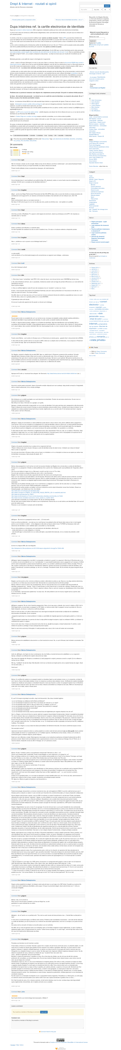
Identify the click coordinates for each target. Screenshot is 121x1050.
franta (99, 321)
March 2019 (94, 276)
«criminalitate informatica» (101, 309)
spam (106, 337)
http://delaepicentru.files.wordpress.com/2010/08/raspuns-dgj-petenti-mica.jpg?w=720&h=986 (37, 548)
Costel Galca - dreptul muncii (97, 122)
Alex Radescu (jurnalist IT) (96, 154)
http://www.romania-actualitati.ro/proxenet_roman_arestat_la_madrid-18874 (32, 498)
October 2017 (95, 281)
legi (92, 326)
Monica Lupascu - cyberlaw (97, 124)
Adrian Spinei (95, 103)
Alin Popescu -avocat (95, 118)
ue (108, 337)
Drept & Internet (93, 183)
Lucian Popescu (95, 105)
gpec (108, 321)
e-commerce (105, 319)
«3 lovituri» (91, 299)
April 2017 (94, 287)
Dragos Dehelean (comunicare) (98, 141)
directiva (102, 316)
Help (17, 1045)
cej (96, 302)
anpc (101, 299)
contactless (74, 73)
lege (90, 326)
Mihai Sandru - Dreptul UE (96, 136)
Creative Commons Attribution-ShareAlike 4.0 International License (69, 1042)
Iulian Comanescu (96, 100)
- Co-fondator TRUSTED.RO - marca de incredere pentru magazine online (97, 79)
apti (107, 299)
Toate (90, 176)
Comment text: (15, 1018)
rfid (55, 135)
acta (95, 299)
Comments (104, 351)
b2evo (21, 1045)
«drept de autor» (95, 318)
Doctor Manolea (93, 166)
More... (93, 288)
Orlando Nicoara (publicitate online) (99, 147)
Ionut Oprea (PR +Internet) (96, 143)
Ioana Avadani (95, 102)
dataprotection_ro (103, 311)
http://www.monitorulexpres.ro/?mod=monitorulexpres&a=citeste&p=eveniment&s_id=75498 (37, 496)
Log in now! (44, 1012)
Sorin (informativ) (94, 148)
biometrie (33, 135)
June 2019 (94, 271)
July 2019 (94, 269)
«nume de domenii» (99, 332)
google (105, 321)
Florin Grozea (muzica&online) (97, 156)
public (95, 337)
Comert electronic (96, 186)
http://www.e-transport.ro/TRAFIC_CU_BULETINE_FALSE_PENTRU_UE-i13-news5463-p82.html (38, 492)
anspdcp (104, 299)
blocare (91, 302)
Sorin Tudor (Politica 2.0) (96, 157)
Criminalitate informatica (97, 188)
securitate (61, 135)
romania (101, 336)
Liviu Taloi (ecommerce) (96, 152)
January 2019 (95, 278)
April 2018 (94, 280)
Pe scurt (91, 207)
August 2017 (95, 285)
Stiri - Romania (93, 211)
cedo (94, 302)
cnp (98, 302)
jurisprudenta (103, 324)
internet (93, 323)
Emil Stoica (94, 109)
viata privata (69, 135)
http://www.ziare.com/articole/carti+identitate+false (25, 491)
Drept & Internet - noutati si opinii (33, 3)
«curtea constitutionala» (94, 311)
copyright (98, 307)
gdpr (102, 321)
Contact (13, 1045)
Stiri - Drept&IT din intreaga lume (98, 209)
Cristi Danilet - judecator (96, 120)
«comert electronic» (98, 303)
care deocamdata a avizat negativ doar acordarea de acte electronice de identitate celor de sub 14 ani (39, 52)
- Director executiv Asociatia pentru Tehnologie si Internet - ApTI (99, 73)
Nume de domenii (96, 193)
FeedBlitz (98, 43)
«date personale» (96, 314)
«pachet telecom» (93, 334)
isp (98, 324)
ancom (97, 299)
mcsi (100, 328)
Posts (98, 351)
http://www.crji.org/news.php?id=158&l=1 (22, 494)
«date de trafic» (93, 313)
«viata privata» (97, 340)
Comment (14, 160)
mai (46, 135)
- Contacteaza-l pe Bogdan (97, 88)
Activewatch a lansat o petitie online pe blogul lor (28, 104)
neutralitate (105, 328)
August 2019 (95, 267)
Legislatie (92, 204)
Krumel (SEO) (93, 159)
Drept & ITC (92, 181)
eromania (91, 321)
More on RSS (92, 355)
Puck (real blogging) (94, 145)
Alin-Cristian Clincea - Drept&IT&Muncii (95, 133)
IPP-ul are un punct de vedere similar (28, 112)
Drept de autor (95, 190)
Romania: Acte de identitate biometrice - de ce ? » (70, 20)
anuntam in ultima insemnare (24, 30)
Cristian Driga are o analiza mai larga (26, 116)
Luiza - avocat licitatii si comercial (98, 117)
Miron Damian (95, 107)
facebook (96, 321)
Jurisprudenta (93, 202)
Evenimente (92, 200)
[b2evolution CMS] (60, 1048)
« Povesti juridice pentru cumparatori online (23, 20)
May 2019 (94, 273)
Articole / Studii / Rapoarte (96, 179)
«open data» (106, 332)
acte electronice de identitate (21, 135)
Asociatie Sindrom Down (96, 163)
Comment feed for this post (48, 1031)
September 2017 (96, 283)
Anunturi (91, 177)
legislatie (96, 326)
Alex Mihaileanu (95, 111)
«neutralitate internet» (93, 330)
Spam (92, 197)
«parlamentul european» (102, 334)
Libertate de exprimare (97, 192)
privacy (51, 135)
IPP (65, 38)
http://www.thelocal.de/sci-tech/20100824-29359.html (62, 373)
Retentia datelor (95, 195)
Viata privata (31, 15)
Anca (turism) (93, 161)
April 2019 (94, 274)
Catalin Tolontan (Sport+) (96, 150)
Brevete (93, 185)
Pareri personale (94, 206)
